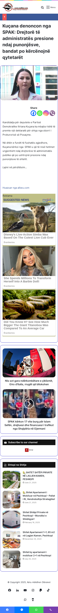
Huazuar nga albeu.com (16, 187)
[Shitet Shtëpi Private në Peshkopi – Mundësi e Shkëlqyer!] (11, 519)
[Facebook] (33, 113)
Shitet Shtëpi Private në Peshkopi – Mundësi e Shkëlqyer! (35, 515)
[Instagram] (46, 113)
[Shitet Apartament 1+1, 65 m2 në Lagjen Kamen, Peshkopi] (11, 539)
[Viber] (52, 113)
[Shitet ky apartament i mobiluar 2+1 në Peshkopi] (11, 559)
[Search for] (42, 8)
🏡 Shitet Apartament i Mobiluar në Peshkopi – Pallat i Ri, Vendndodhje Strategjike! (39, 495)
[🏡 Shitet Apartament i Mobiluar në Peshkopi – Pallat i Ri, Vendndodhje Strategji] (11, 499)
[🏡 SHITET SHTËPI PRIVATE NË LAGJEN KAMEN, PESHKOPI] (11, 480)
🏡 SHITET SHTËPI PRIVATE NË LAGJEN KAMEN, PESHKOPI (37, 475)
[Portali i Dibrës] (15, 7)
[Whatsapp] (40, 113)
